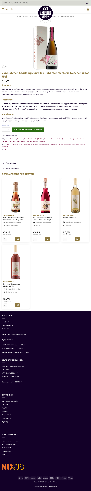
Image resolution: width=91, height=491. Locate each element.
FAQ (3, 455)
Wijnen (25, 16)
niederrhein (26, 144)
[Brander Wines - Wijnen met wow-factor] (45, 13)
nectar (21, 144)
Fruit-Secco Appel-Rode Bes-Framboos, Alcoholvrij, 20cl (14, 218)
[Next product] (42, 20)
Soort (18, 141)
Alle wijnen (73, 139)
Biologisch (80, 139)
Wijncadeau (41, 141)
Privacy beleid (6, 451)
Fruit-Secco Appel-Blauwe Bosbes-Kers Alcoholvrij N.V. (43, 218)
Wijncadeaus (6, 418)
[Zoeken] (12, 9)
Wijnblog (5, 422)
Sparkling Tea (25, 141)
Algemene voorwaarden (10, 441)
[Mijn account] (84, 9)
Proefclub (5, 408)
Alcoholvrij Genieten (37, 139)
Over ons (5, 404)
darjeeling (15, 144)
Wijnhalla (5, 411)
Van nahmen (65, 144)
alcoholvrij (8, 144)
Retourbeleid (6, 448)
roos (40, 144)
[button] (6, 9)
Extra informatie (12, 168)
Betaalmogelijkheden (9, 444)
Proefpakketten (7, 415)
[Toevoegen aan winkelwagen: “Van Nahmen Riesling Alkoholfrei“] (77, 239)
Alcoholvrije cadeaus (63, 139)
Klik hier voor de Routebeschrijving (14, 334)
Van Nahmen (33, 141)
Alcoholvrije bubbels (66, 16)
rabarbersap (34, 144)
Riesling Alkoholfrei (69, 217)
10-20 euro (13, 139)
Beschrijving (11, 163)
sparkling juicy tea (55, 144)
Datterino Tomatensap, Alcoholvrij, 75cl (11, 285)
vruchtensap (73, 144)
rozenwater (45, 144)
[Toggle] (4, 163)
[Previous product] (48, 20)
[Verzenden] (86, 3)
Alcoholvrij (20, 139)
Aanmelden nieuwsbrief (10, 401)
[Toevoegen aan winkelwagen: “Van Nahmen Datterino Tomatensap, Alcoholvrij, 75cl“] (17, 305)
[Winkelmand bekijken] (88, 9)
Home (19, 16)
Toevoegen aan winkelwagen (28, 129)
